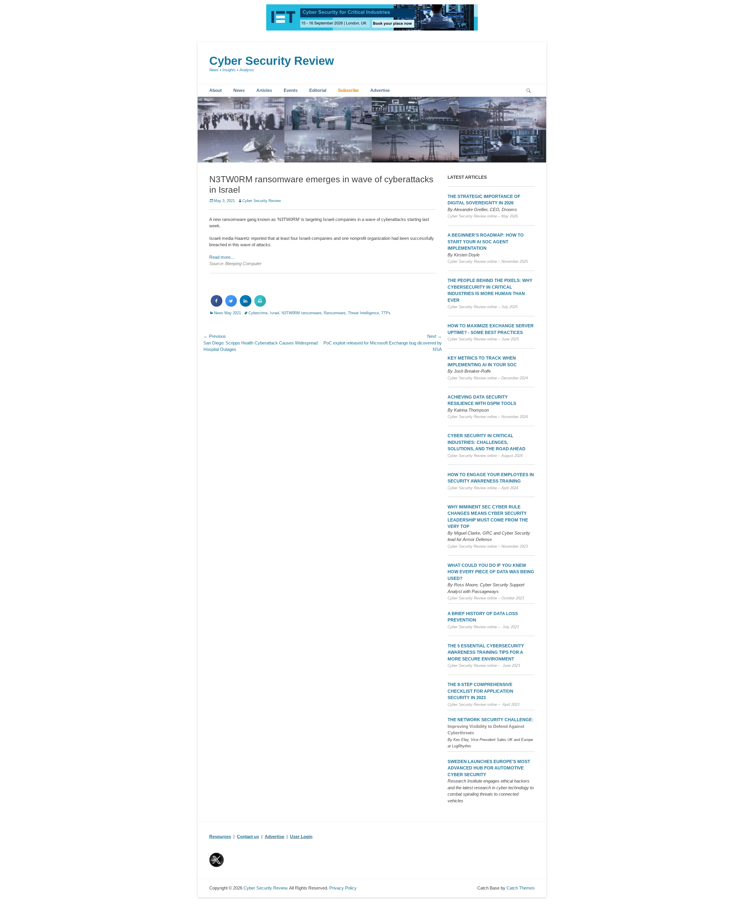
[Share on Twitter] (231, 305)
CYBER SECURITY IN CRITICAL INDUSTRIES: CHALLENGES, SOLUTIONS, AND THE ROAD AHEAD (486, 442)
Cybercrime (258, 313)
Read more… (222, 257)
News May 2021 (227, 313)
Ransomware (335, 313)
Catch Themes (521, 887)
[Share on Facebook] (216, 305)
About (215, 90)
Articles (264, 90)
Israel (274, 313)
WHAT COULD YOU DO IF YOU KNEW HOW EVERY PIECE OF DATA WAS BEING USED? (491, 572)
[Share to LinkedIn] (245, 305)
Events (291, 90)
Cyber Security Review (271, 60)
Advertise (380, 90)
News (239, 90)
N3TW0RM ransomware (301, 313)
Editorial (317, 90)
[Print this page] (260, 305)
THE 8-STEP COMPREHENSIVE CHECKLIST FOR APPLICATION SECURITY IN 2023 (480, 691)
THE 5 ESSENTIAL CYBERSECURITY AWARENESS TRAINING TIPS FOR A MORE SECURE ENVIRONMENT (486, 652)
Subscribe (348, 90)
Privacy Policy (343, 887)
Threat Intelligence (363, 313)
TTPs (386, 313)
